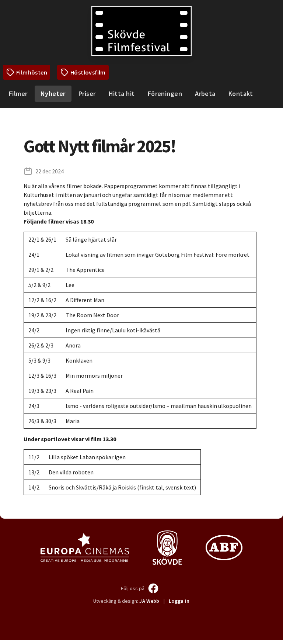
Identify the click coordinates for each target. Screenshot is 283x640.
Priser (87, 93)
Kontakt (240, 93)
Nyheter (53, 93)
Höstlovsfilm (88, 72)
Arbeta (205, 93)
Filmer (18, 93)
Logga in (179, 601)
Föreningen (165, 93)
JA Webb (149, 601)
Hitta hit (122, 93)
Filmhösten (31, 72)
